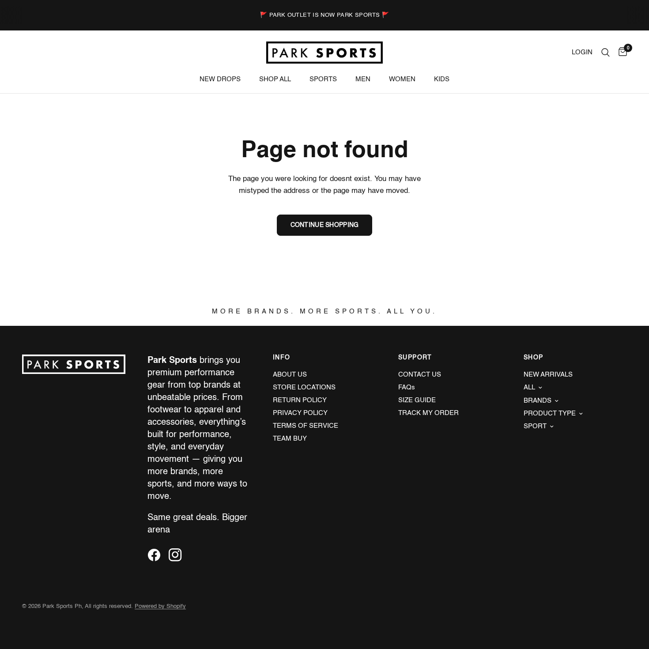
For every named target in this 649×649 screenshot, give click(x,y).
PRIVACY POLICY (300, 413)
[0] (620, 52)
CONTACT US (419, 374)
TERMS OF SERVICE (305, 426)
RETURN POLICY (300, 400)
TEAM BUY (290, 438)
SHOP (533, 358)
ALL (529, 387)
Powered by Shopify (160, 606)
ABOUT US (290, 374)
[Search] (605, 52)
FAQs (406, 387)
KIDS (441, 79)
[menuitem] (220, 79)
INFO (282, 358)
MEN (362, 79)
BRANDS (537, 400)
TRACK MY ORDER (428, 413)
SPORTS (323, 79)
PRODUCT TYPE (550, 413)
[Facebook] (157, 555)
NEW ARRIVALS (548, 374)
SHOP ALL (275, 79)
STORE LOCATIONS (304, 387)
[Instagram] (178, 555)
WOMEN (402, 79)
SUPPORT (415, 358)
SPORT (535, 426)
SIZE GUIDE (417, 400)
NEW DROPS (220, 79)
